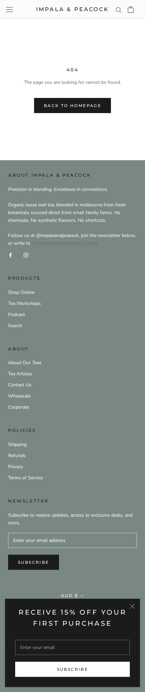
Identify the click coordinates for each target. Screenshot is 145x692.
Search (15, 325)
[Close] (132, 606)
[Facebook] (10, 254)
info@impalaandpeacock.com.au (65, 243)
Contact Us (19, 385)
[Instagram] (26, 254)
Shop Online (21, 292)
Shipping (17, 444)
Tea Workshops (24, 303)
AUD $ (69, 595)
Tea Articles (20, 374)
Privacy (15, 466)
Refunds (17, 455)
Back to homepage (72, 105)
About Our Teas (24, 362)
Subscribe (72, 669)
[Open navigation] (9, 9)
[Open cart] (131, 9)
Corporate (18, 407)
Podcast (16, 314)
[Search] (119, 9)
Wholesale (19, 396)
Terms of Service (25, 478)
